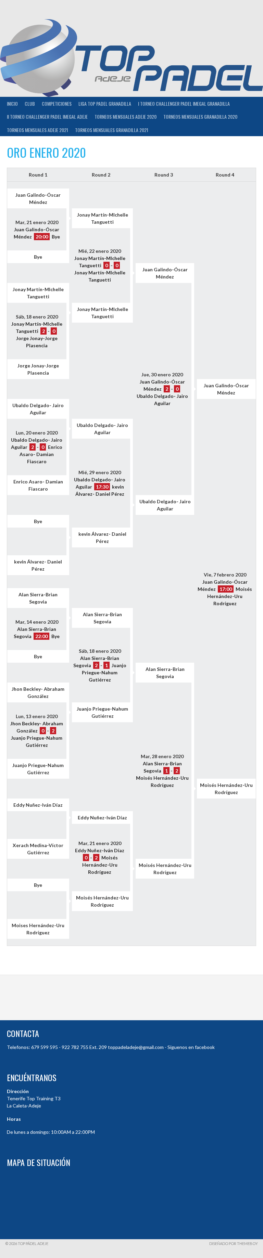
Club (30, 103)
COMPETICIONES (57, 103)
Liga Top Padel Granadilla (104, 103)
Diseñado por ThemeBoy (233, 1243)
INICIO (12, 103)
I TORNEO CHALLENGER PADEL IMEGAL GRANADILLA (184, 103)
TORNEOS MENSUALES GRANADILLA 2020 (200, 116)
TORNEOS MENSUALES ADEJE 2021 (37, 129)
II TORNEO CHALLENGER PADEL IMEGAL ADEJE (47, 116)
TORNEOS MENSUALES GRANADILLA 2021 (111, 129)
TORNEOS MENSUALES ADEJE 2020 (125, 116)
